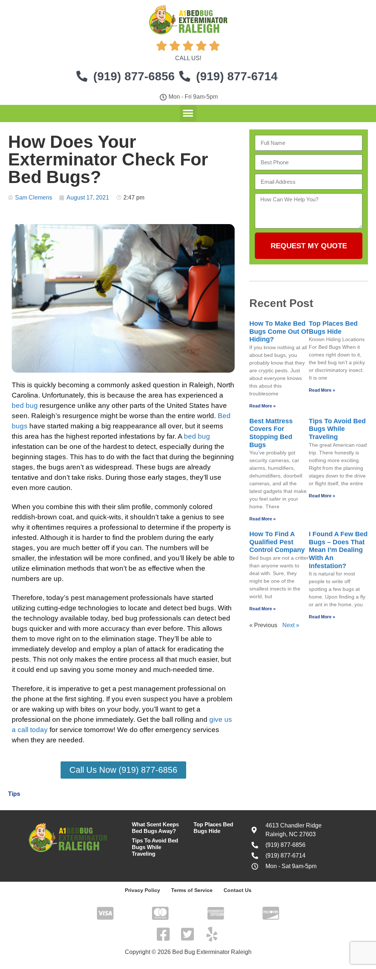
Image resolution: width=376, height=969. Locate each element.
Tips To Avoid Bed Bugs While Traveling (337, 428)
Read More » (262, 406)
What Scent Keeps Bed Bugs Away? (155, 827)
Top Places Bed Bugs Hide (333, 327)
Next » (290, 625)
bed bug (25, 405)
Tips (14, 794)
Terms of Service (192, 890)
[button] (188, 113)
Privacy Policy (142, 890)
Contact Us (238, 890)
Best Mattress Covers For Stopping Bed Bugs (271, 433)
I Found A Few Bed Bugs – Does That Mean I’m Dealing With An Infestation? (338, 549)
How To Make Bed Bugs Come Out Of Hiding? (278, 331)
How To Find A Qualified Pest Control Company (277, 541)
